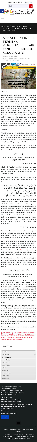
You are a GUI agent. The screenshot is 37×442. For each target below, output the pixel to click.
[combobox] (19, 6)
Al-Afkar (4, 367)
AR (21, 2)
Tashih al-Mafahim (6, 373)
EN (19, 2)
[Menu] (2, 18)
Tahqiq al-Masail (6, 365)
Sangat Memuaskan (8, 408)
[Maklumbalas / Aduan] (28, 2)
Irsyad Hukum (5, 354)
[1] (20, 250)
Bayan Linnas (5, 352)
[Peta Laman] (31, 2)
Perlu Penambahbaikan (9, 413)
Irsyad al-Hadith (6, 359)
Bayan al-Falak (5, 378)
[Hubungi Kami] (25, 2)
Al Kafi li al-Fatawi (7, 346)
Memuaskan (6, 411)
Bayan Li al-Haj (5, 370)
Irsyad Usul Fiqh (6, 362)
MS (16, 2)
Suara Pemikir (5, 375)
